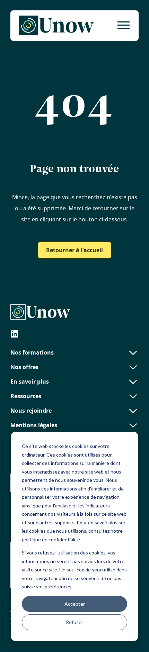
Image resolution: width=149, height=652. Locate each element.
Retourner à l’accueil (74, 250)
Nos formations (32, 352)
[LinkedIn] (14, 334)
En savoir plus (29, 381)
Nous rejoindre (31, 410)
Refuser (74, 622)
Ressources (25, 396)
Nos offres (24, 367)
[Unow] (56, 26)
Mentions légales (33, 425)
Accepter (74, 604)
